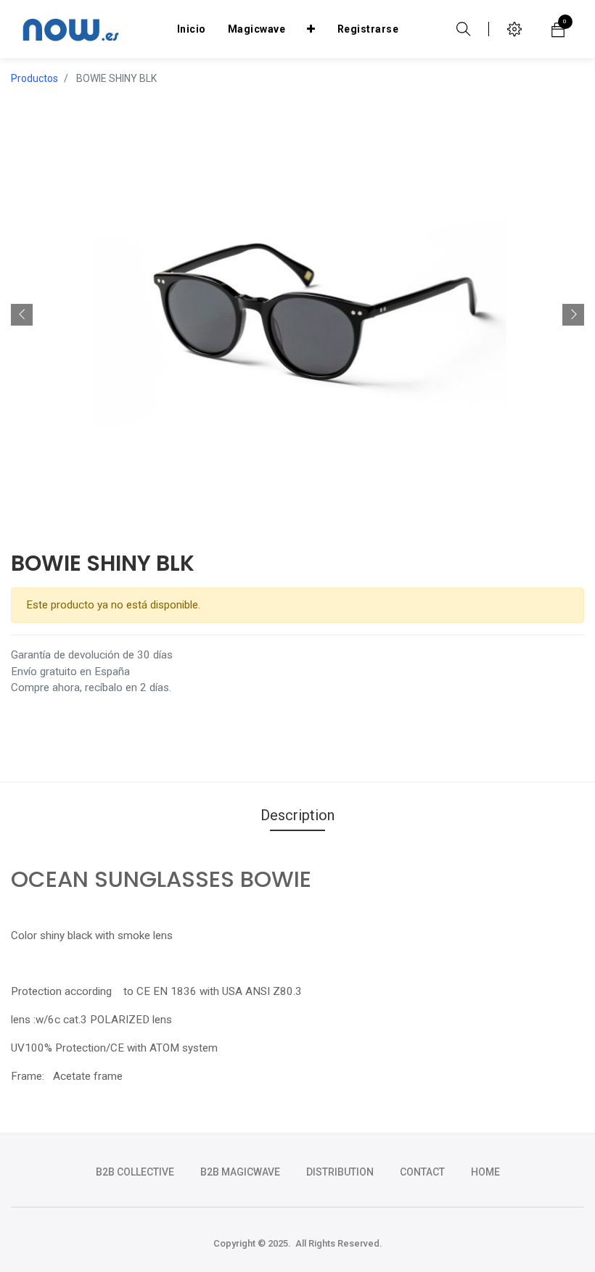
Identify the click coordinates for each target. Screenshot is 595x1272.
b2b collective (135, 1172)
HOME (485, 1172)
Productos (34, 78)
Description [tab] (297, 815)
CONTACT (422, 1172)
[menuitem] (191, 29)
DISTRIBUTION (340, 1172)
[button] (311, 29)
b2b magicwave (240, 1172)
